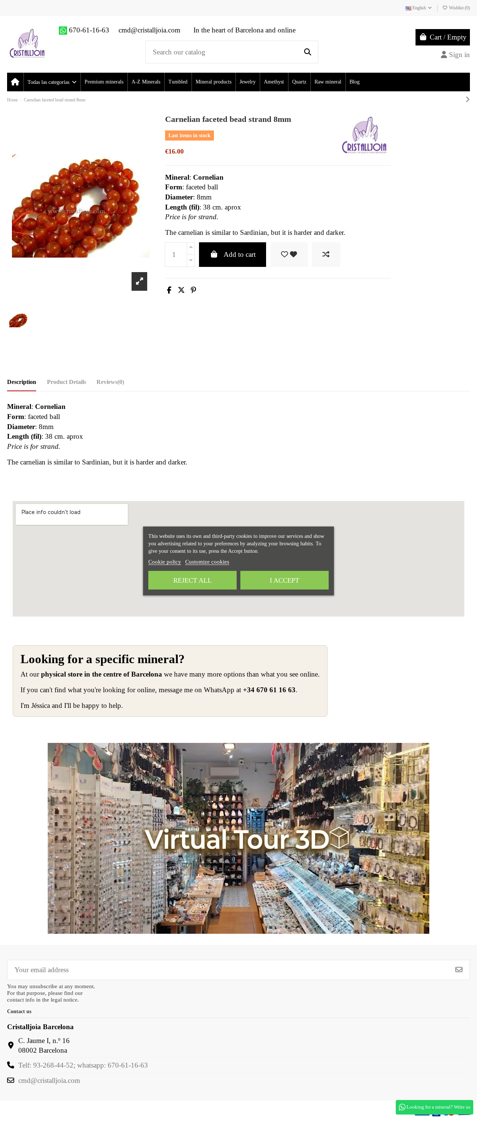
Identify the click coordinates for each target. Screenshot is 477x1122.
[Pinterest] (193, 290)
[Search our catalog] (307, 52)
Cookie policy (164, 562)
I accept (284, 580)
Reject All (192, 580)
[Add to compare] (326, 254)
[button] (51, 82)
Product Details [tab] (66, 382)
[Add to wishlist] (289, 254)
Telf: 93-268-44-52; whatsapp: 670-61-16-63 (83, 1065)
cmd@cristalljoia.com (49, 1080)
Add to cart (240, 254)
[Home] (15, 82)
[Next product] (467, 100)
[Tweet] (181, 290)
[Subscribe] (459, 969)
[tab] (110, 383)
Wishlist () (459, 7)
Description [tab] (21, 382)
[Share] (169, 290)
